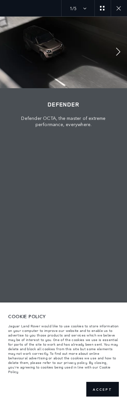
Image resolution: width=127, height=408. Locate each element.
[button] (118, 52)
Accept (102, 389)
